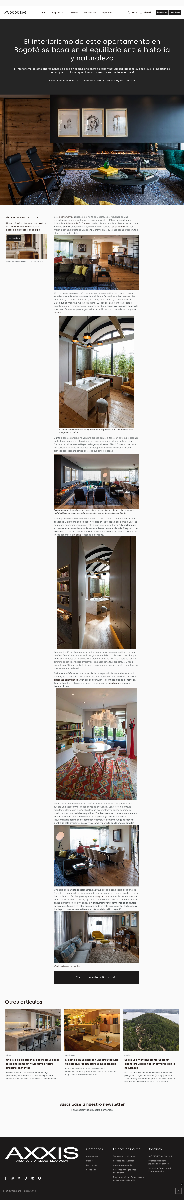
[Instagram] (14, 1180)
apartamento (65, 217)
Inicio (43, 12)
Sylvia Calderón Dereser (77, 223)
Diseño (74, 12)
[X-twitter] (21, 1180)
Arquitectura (58, 12)
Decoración (90, 12)
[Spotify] (41, 1180)
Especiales (107, 12)
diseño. (57, 312)
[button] (114, 977)
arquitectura (114, 683)
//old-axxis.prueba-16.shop (67, 966)
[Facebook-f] (7, 1180)
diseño (77, 534)
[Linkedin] (34, 1180)
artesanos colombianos (66, 679)
